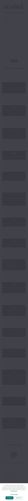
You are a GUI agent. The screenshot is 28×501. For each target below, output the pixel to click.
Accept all (9, 497)
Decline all (18, 497)
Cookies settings (14, 494)
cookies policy (14, 491)
